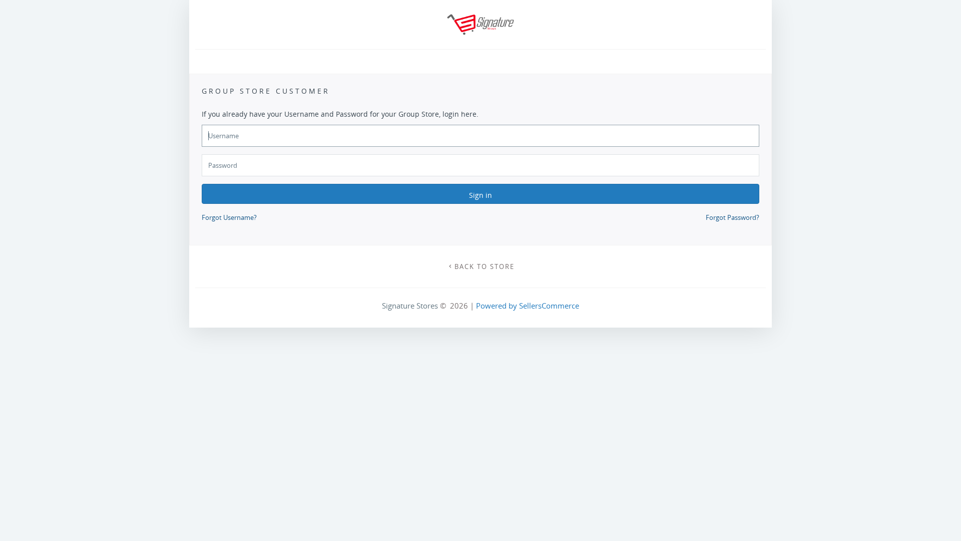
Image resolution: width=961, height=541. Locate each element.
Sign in (480, 195)
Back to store (484, 266)
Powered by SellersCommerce (527, 306)
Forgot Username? (229, 217)
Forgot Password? (732, 217)
